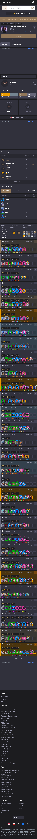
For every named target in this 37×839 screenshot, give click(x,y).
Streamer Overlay (6, 763)
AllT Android (5, 775)
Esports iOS (4, 796)
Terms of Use (5, 806)
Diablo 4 (3, 742)
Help (2, 808)
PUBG (3, 721)
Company (4, 699)
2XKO (3, 744)
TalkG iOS (4, 791)
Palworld (4, 713)
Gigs (2, 760)
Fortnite (3, 739)
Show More (17, 181)
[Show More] (11, 2)
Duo (2, 753)
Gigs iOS (3, 787)
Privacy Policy (6, 803)
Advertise (22, 806)
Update (18, 36)
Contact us (4, 813)
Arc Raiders (4, 732)
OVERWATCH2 (5, 725)
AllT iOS (3, 777)
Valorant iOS (5, 782)
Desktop (3, 749)
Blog (2, 701)
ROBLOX (4, 723)
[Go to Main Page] (5, 2)
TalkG (3, 756)
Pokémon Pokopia (7, 728)
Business (21, 803)
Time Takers (5, 746)
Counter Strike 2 (6, 737)
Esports (3, 758)
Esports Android (6, 794)
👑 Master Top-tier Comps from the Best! (21, 13)
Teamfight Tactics (6, 711)
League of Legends (7, 709)
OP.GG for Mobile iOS (7, 773)
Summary (5, 44)
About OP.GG (5, 697)
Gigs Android (5, 784)
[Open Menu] (33, 2)
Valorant (4, 718)
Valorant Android (6, 780)
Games (3, 751)
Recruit (21, 808)
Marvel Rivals (5, 730)
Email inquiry (5, 810)
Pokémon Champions (8, 716)
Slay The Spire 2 (6, 735)
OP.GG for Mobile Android (9, 770)
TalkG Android (5, 789)
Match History (16, 44)
